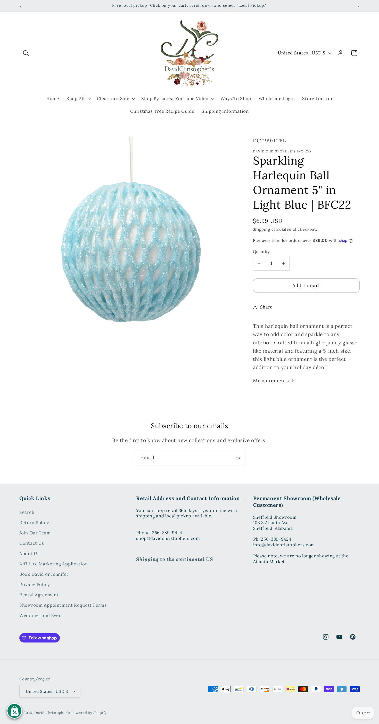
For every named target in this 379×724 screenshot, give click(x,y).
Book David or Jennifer (44, 574)
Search (26, 512)
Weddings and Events (42, 615)
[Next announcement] (358, 6)
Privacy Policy (34, 584)
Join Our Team (35, 533)
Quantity (261, 251)
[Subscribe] (238, 458)
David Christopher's (52, 713)
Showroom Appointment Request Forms (62, 605)
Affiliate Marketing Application (53, 564)
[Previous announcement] (20, 6)
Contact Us (31, 543)
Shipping (261, 229)
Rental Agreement (39, 595)
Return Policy (34, 522)
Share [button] (266, 307)
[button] (26, 53)
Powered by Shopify (89, 713)
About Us (29, 553)
